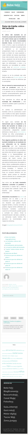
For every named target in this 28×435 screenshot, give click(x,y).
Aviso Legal (22, 429)
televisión (11, 376)
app (23, 350)
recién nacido (21, 374)
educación (19, 358)
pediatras (16, 289)
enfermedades (7, 363)
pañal (14, 374)
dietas (11, 358)
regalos (4, 376)
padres (4, 374)
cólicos (22, 196)
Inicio (2, 21)
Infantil (11, 284)
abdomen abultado (20, 67)
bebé (10, 286)
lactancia (4, 368)
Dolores (8, 287)
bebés (20, 353)
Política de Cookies (20, 430)
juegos (15, 366)
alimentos (19, 350)
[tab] (5, 318)
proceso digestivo (19, 77)
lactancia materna (12, 368)
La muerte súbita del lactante (14, 247)
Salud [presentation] (6, 318)
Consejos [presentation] (13, 318)
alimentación (11, 350)
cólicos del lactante (17, 286)
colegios (16, 355)
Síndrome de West (11, 253)
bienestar (4, 356)
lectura (18, 368)
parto (7, 374)
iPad (12, 366)
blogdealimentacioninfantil (14, 225)
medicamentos (10, 372)
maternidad (4, 372)
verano (20, 376)
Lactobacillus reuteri (8, 289)
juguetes (19, 366)
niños (21, 371)
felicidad (19, 363)
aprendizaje (4, 353)
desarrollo (6, 358)
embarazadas (6, 361)
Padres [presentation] (21, 318)
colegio (12, 355)
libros (21, 368)
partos (11, 374)
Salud (14, 284)
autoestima (9, 353)
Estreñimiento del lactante (14, 245)
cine (9, 355)
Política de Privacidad (8, 430)
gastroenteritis (14, 287)
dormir (14, 358)
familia (14, 363)
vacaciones (16, 376)
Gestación (4, 366)
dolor (3, 287)
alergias (3, 350)
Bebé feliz (14, 5)
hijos (9, 366)
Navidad (16, 372)
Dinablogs (15, 429)
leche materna (21, 132)
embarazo (14, 361)
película (16, 374)
